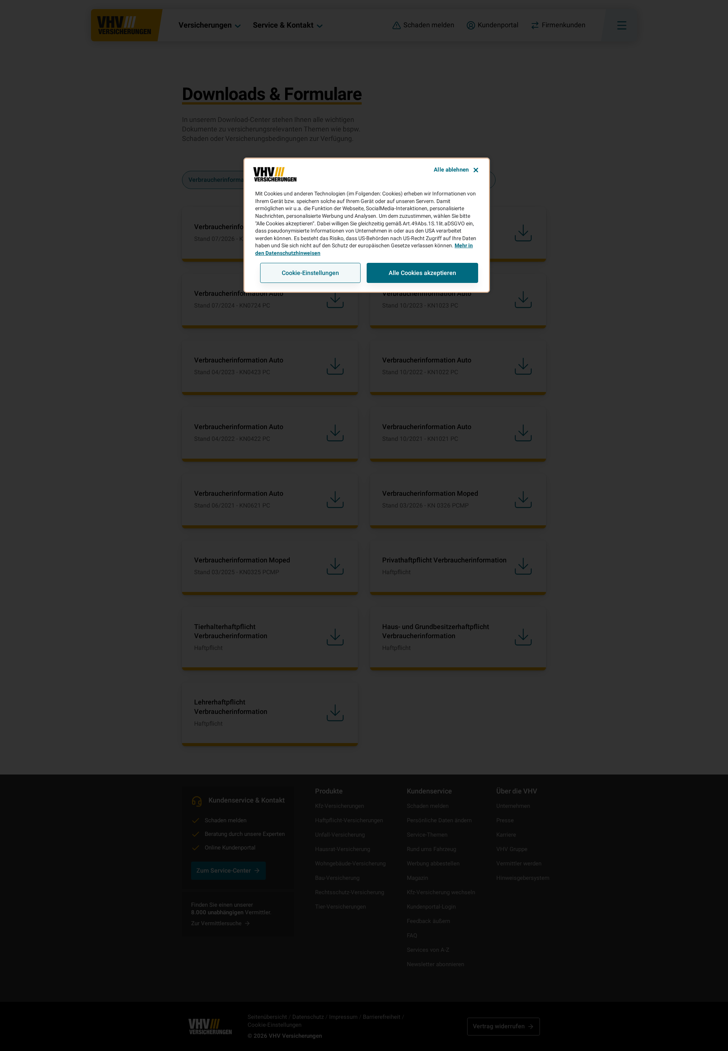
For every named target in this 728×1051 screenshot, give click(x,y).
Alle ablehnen (451, 169)
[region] (366, 225)
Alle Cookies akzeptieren (422, 272)
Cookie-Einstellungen (310, 272)
